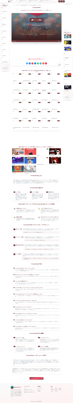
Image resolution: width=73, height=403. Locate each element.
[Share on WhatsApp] (38, 63)
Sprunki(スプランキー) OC (23, 1)
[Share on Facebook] (30, 63)
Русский (56, 389)
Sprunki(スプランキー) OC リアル (33, 1)
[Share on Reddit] (43, 63)
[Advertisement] (5, 84)
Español (60, 388)
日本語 (56, 388)
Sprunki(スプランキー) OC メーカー (44, 1)
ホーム (17, 0)
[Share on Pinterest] (46, 63)
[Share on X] (27, 63)
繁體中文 (60, 389)
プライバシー (40, 389)
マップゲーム (30, 368)
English (52, 388)
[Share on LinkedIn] (35, 63)
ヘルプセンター (40, 388)
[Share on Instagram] (32, 63)
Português (52, 389)
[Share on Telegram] (41, 63)
